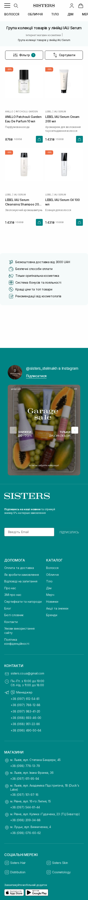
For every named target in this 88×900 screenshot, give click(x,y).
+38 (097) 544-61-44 (25, 807)
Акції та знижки (57, 608)
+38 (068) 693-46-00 (26, 718)
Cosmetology (61, 872)
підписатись (69, 532)
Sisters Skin (60, 863)
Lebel (48, 111)
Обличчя (52, 574)
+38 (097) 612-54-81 (25, 699)
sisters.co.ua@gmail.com (27, 673)
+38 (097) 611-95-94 (24, 778)
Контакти (11, 622)
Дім (48, 588)
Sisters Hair (18, 863)
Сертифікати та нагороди (23, 601)
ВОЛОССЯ (11, 14)
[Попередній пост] (13, 430)
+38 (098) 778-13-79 (25, 766)
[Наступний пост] (74, 430)
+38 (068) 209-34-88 (25, 820)
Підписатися (36, 376)
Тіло (49, 581)
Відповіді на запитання (20, 581)
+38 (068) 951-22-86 (25, 724)
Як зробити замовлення (21, 574)
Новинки (52, 601)
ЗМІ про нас (12, 595)
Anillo (9, 111)
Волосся (52, 568)
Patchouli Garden (27, 111)
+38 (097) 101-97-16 (24, 794)
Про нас (10, 588)
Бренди (51, 615)
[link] (81, 6)
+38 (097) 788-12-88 (25, 705)
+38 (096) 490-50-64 (26, 730)
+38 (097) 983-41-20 (25, 711)
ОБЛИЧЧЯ (35, 14)
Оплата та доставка (19, 568)
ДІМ (70, 14)
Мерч (50, 595)
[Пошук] (16, 6)
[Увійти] (72, 6)
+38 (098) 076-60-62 (25, 833)
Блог (7, 608)
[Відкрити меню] (7, 6)
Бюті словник (13, 615)
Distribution (17, 872)
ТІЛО (55, 14)
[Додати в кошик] (39, 139)
